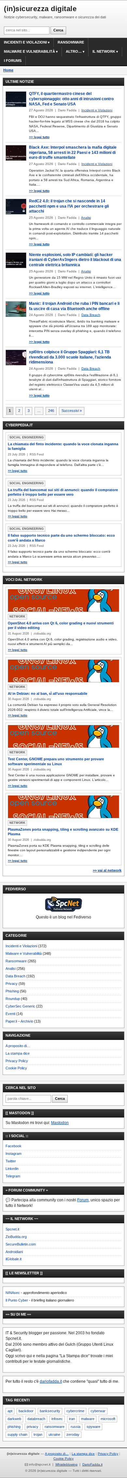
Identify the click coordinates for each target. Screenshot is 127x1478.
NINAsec (13, 1293)
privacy (32, 1427)
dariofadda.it (51, 1381)
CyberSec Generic (20, 1006)
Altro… (74, 51)
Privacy (12, 984)
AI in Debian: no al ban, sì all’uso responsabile (47, 693)
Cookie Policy (16, 1068)
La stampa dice (18, 1053)
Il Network (103, 51)
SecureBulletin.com (21, 1244)
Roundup (13, 999)
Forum (83, 1200)
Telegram (13, 1176)
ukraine (54, 1434)
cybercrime (75, 1411)
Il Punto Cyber (17, 1300)
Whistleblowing (66, 1464)
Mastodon (60, 1122)
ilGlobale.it (13, 1259)
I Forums (12, 61)
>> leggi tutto (39, 137)
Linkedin (12, 1169)
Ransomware (71, 42)
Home (8, 70)
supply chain (17, 1434)
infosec (57, 1419)
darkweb (14, 1419)
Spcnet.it (12, 1229)
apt (9, 1411)
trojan (38, 1434)
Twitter (11, 1161)
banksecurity (50, 1411)
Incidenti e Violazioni (21, 946)
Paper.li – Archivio (19, 1021)
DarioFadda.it (92, 1464)
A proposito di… (18, 1046)
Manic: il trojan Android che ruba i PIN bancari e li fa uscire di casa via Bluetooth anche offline (74, 306)
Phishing (12, 991)
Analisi (11, 968)
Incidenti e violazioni (25, 42)
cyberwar (98, 1411)
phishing (14, 1427)
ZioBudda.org (16, 1237)
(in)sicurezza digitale (40, 9)
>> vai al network (107, 870)
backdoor (26, 1411)
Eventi (10, 1014)
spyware (93, 1427)
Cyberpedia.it (19, 425)
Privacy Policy (17, 1061)
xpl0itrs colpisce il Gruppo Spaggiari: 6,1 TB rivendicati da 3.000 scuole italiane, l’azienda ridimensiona (70, 357)
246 (51, 411)
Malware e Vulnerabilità (29, 51)
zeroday (72, 1434)
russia (75, 1427)
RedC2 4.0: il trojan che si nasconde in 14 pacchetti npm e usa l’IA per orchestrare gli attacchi (69, 206)
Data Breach (15, 976)
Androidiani (14, 1252)
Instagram (13, 1153)
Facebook (13, 1146)
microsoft (108, 1419)
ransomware (54, 1427)
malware (87, 1419)
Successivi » (72, 411)
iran (72, 1419)
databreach (36, 1419)
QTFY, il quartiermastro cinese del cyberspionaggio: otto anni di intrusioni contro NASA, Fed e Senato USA (71, 98)
